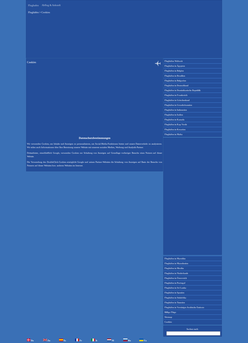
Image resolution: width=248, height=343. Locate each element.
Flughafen (33, 5)
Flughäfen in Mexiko (174, 268)
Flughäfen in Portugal (174, 283)
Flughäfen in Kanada (174, 119)
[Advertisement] (124, 38)
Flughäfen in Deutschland (176, 85)
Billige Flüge (170, 312)
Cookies (168, 322)
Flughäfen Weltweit (173, 61)
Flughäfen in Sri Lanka (175, 288)
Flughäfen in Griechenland (176, 100)
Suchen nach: (193, 329)
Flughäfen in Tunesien (174, 302)
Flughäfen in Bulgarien (175, 80)
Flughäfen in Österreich (175, 278)
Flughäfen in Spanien (174, 292)
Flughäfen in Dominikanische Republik (182, 90)
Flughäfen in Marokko (175, 258)
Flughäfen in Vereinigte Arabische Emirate (184, 307)
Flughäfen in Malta (173, 134)
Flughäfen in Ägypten (174, 66)
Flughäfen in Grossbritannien (178, 105)
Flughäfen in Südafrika (175, 297)
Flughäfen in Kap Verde (175, 124)
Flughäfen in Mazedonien (176, 263)
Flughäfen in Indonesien (175, 110)
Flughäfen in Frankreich (175, 95)
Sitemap (168, 317)
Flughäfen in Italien (173, 115)
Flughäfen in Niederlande (176, 273)
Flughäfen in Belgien (174, 71)
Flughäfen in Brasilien (174, 76)
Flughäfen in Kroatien (174, 129)
